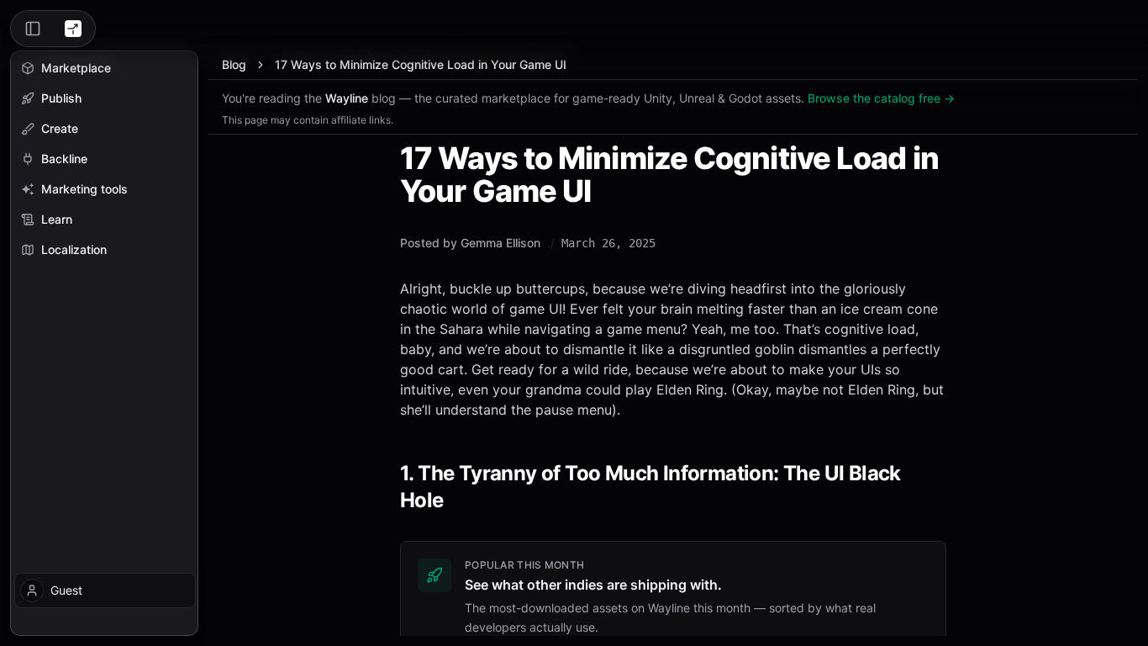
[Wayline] (73, 28)
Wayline (346, 98)
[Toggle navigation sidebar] (33, 28)
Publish (61, 98)
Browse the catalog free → (881, 98)
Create (59, 128)
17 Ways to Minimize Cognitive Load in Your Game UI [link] (420, 64)
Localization (74, 249)
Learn (56, 219)
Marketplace (76, 68)
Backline (64, 158)
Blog (234, 64)
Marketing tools (84, 189)
